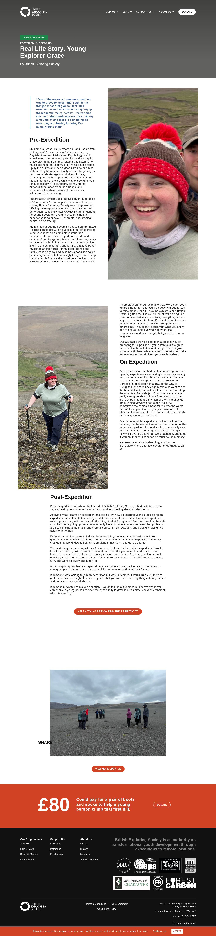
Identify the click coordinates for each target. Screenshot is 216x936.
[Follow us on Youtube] (66, 909)
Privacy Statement (118, 904)
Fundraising (56, 854)
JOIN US (110, 12)
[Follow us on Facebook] (61, 904)
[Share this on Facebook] (66, 742)
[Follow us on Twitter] (54, 904)
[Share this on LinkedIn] (73, 742)
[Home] (34, 12)
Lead (126, 12)
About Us (165, 12)
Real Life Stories (34, 37)
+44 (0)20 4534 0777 (184, 916)
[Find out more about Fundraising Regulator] (158, 883)
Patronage (55, 849)
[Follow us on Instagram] (68, 904)
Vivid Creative (188, 923)
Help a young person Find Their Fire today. (108, 611)
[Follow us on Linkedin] (59, 909)
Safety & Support (89, 859)
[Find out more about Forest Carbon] (181, 883)
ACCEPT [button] (177, 931)
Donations (55, 843)
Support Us (144, 12)
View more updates (108, 769)
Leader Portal (27, 859)
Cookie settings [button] (159, 931)
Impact (83, 843)
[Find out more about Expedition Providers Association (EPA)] (145, 865)
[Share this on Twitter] (60, 742)
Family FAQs (27, 849)
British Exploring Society (182, 903)
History (84, 849)
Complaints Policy (106, 909)
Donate (187, 12)
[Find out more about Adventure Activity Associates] (190, 865)
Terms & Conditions (96, 904)
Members (85, 854)
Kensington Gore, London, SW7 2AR (175, 911)
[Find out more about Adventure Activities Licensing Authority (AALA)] (124, 865)
